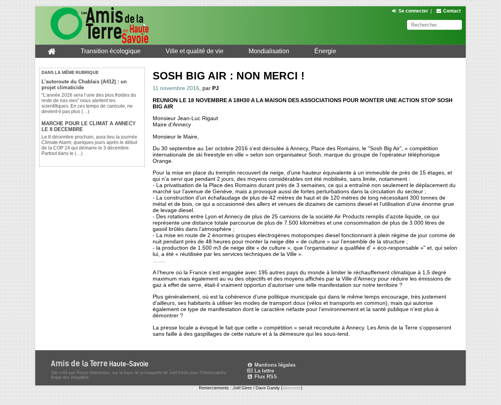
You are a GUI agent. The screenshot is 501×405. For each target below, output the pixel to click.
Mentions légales (274, 365)
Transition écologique (111, 51)
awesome (292, 387)
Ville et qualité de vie (194, 51)
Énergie (325, 51)
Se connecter (413, 11)
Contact (452, 11)
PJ (215, 88)
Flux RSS (265, 377)
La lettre (263, 371)
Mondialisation (269, 51)
